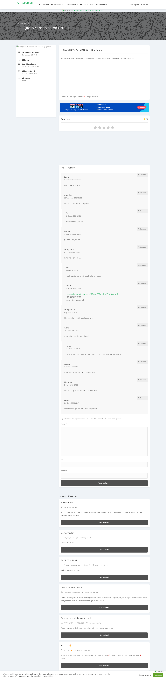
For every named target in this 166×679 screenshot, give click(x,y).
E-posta (64, 470)
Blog (102, 11)
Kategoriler (71, 5)
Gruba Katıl (104, 522)
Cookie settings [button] (145, 675)
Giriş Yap (135, 5)
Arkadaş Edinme (23, 23)
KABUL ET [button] (158, 675)
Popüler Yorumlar (92, 11)
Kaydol (145, 5)
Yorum (64, 424)
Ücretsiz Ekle (87, 5)
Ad (62, 459)
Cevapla (143, 174)
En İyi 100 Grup (79, 11)
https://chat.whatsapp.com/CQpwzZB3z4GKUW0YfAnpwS (92, 294)
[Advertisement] (36, 101)
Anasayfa (45, 5)
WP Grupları (24, 2)
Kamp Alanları (101, 5)
